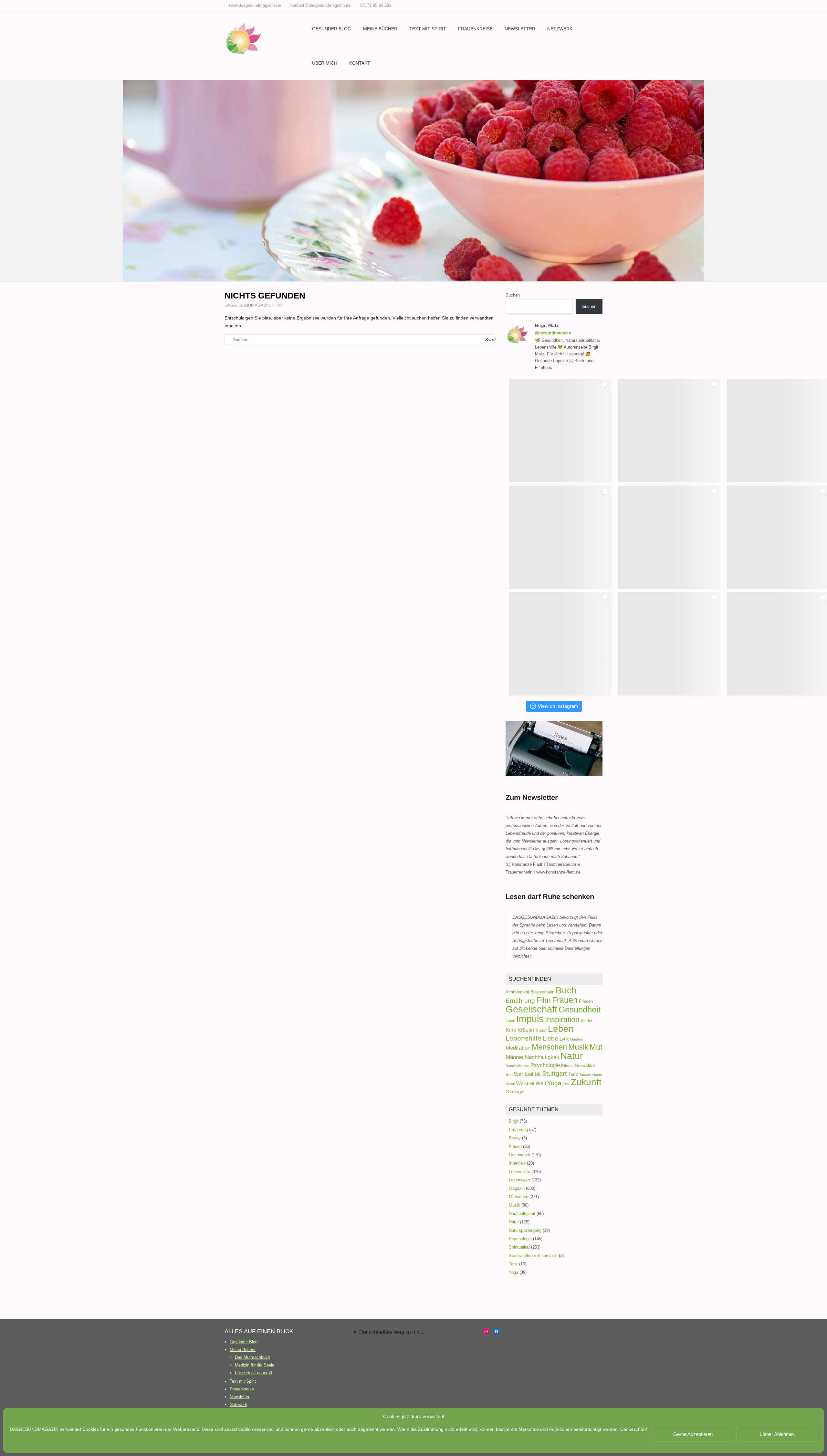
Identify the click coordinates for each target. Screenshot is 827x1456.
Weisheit (525, 1083)
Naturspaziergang (525, 1230)
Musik (578, 1046)
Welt (541, 1083)
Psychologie (545, 1065)
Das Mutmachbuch (252, 1357)
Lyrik (564, 1039)
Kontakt (359, 63)
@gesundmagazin (553, 332)
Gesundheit (580, 1009)
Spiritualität (527, 1074)
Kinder (586, 1021)
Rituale (567, 1065)
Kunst (541, 1030)
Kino (511, 1030)
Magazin (517, 1188)
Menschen (549, 1046)
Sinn (509, 1074)
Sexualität (585, 1065)
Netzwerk (559, 28)
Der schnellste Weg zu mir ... (391, 1332)
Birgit (513, 1121)
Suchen (513, 295)
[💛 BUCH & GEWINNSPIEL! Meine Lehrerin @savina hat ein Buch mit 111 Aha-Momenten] (560, 430)
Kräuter (526, 1030)
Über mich (324, 63)
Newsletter (520, 28)
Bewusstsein (542, 992)
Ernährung (520, 1000)
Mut (596, 1047)
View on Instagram (558, 706)
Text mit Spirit (427, 28)
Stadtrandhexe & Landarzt (533, 1255)
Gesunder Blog (331, 28)
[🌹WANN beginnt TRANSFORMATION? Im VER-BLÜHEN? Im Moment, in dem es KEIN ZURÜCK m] (669, 537)
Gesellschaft (531, 1009)
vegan (597, 1074)
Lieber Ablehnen (777, 1434)
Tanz (573, 1074)
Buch (566, 990)
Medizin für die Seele (254, 1365)
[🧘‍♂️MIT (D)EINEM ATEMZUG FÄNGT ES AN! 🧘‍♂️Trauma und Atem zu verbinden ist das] (560, 537)
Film (543, 1000)
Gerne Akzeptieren (693, 1434)
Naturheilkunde (517, 1066)
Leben (561, 1028)
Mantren (576, 1039)
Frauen (565, 999)
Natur (571, 1056)
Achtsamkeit (517, 992)
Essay (515, 1138)
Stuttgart (554, 1073)
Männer (515, 1057)
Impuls (530, 1018)
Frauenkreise (475, 28)
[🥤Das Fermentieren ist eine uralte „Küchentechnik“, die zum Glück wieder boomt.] (560, 644)
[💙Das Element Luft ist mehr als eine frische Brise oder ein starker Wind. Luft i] (669, 644)
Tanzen (585, 1074)
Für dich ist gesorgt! (253, 1372)
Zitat (566, 1084)
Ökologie (515, 1091)
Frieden (586, 1001)
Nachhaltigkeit (542, 1057)
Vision (510, 1084)
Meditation (518, 1047)
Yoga (554, 1083)
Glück (510, 1021)
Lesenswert (519, 1180)
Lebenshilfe (523, 1038)
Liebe (550, 1038)
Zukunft (586, 1082)
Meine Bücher (380, 28)
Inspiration (562, 1019)
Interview (517, 1163)
